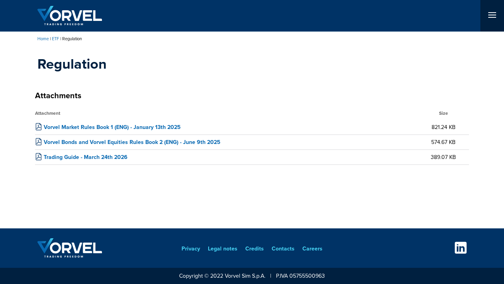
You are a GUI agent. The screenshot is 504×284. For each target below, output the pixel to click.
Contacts (283, 249)
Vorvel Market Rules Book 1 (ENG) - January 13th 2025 (112, 127)
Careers (312, 249)
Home (43, 39)
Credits (254, 249)
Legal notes (222, 249)
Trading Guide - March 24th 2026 (86, 157)
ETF (55, 39)
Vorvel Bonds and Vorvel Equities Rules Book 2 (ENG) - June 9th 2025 (132, 142)
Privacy (191, 249)
